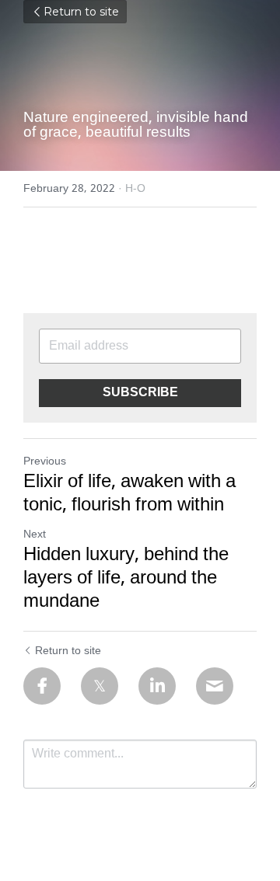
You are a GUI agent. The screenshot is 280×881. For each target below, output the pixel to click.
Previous (44, 461)
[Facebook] (42, 686)
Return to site (81, 12)
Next (34, 534)
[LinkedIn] (157, 686)
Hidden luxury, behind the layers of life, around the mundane (126, 579)
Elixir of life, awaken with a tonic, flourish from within (129, 494)
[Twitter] (99, 686)
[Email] (214, 686)
